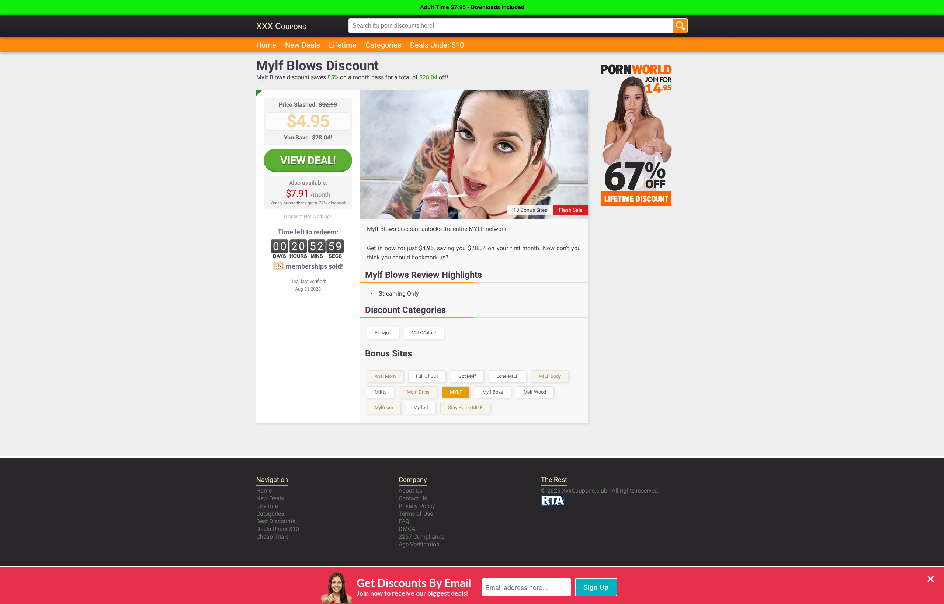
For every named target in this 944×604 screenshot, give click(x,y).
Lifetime (343, 45)
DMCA (407, 528)
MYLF (456, 392)
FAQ (404, 521)
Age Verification (419, 544)
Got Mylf (467, 376)
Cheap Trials (272, 536)
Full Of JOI (427, 376)
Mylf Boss (492, 392)
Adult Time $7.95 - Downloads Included (472, 7)
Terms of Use (416, 513)
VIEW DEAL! (308, 160)
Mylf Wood (535, 392)
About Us (410, 490)
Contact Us (413, 498)
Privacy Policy (417, 506)
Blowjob (383, 332)
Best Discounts (275, 521)
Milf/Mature (424, 332)
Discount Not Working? (308, 216)
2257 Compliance (421, 536)
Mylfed (420, 407)
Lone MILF (507, 376)
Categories (383, 45)
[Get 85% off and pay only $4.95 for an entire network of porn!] (474, 154)
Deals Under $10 (437, 45)
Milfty (380, 392)
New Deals (302, 45)
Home (266, 45)
